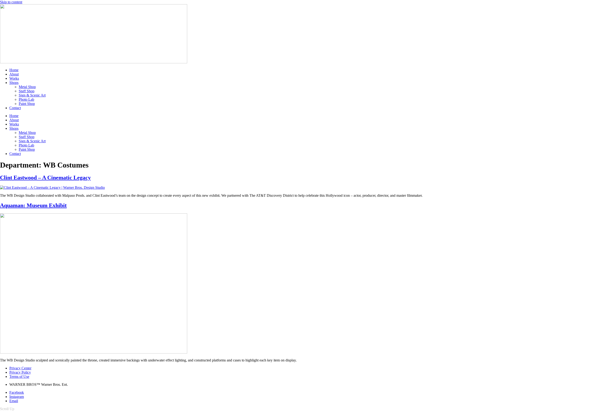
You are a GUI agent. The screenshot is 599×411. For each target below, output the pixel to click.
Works (14, 78)
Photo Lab (26, 99)
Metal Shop (27, 87)
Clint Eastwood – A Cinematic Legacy (45, 178)
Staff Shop (26, 91)
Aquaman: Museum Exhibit (33, 205)
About (14, 74)
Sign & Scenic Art (32, 95)
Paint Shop (27, 104)
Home (13, 70)
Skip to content (11, 2)
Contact (15, 108)
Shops (13, 83)
